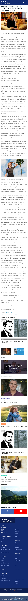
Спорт (16, 544)
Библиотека (18, 574)
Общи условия (4, 538)
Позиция (16, 556)
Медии (16, 558)
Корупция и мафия (19, 561)
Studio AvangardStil (18, 590)
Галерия (3, 531)
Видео (3, 529)
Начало (3, 525)
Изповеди (17, 570)
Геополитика (17, 560)
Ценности (3, 547)
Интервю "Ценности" (5, 552)
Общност (3, 558)
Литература (17, 547)
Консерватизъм (4, 578)
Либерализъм (4, 576)
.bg (6, 2)
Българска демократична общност (20, 580)
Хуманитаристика (18, 549)
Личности (4, 569)
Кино (16, 542)
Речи (16, 566)
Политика (3, 575)
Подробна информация (18, 599)
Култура (2, 561)
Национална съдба (5, 563)
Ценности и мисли (5, 551)
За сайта (3, 527)
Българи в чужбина (5, 565)
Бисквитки (3, 540)
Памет (2, 560)
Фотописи (4, 532)
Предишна (26, 496)
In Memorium (17, 583)
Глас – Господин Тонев (19, 555)
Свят (16, 536)
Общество (17, 534)
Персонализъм (4, 582)
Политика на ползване (6, 541)
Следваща (1, 496)
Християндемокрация (5, 580)
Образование (17, 529)
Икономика (17, 531)
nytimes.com (8, 312)
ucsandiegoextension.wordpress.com (10, 314)
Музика (16, 545)
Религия (16, 533)
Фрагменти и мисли (5, 549)
